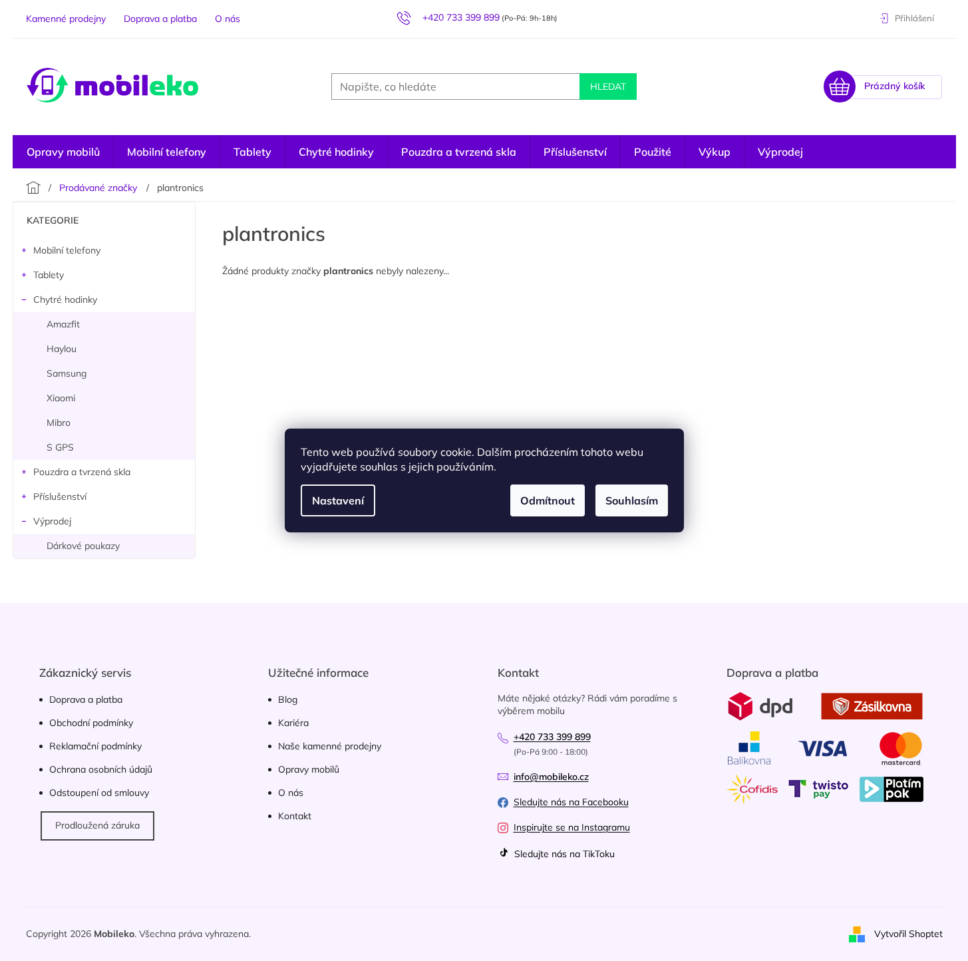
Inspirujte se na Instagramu (572, 827)
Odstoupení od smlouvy (99, 793)
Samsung (66, 373)
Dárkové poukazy (83, 546)
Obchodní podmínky (91, 723)
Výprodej (52, 521)
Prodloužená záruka (97, 825)
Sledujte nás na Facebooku (571, 802)
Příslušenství (59, 496)
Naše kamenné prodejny (329, 746)
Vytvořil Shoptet (908, 933)
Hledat (608, 87)
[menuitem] (780, 151)
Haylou (62, 349)
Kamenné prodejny (66, 19)
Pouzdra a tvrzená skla (81, 472)
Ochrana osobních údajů (100, 769)
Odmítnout (547, 500)
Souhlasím (631, 500)
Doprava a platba (160, 19)
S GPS (60, 447)
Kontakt (294, 816)
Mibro (59, 423)
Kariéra (293, 723)
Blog (287, 699)
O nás (227, 19)
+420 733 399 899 (552, 737)
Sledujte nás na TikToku (563, 854)
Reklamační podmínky (95, 746)
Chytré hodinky (65, 299)
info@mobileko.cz (551, 777)
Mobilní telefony (66, 250)
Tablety (48, 275)
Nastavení (338, 500)
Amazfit (63, 324)
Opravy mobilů (308, 769)
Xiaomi (61, 398)
